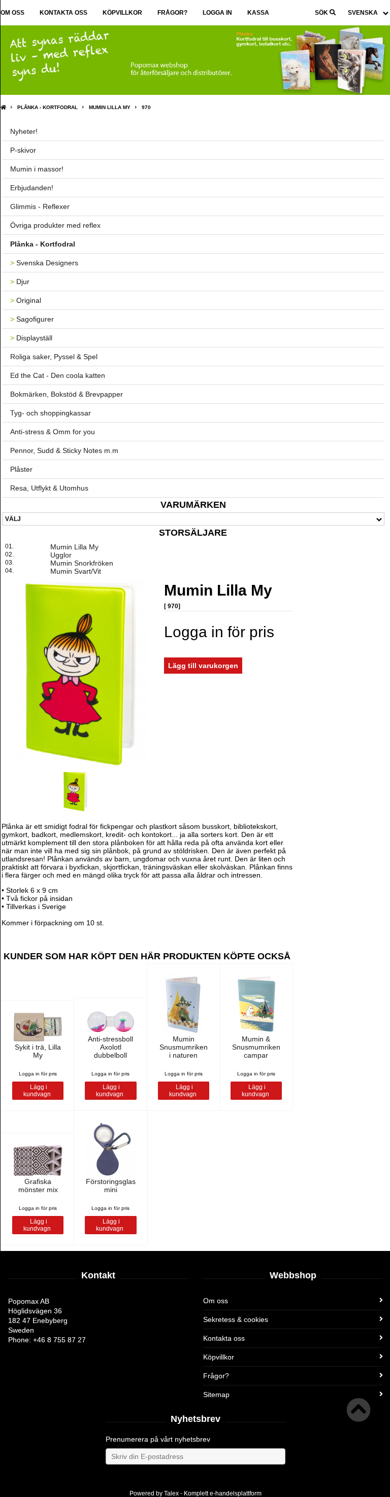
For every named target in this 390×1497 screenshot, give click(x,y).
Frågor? (172, 12)
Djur (19, 281)
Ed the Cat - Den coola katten (57, 375)
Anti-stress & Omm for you (52, 432)
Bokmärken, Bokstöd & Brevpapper (66, 394)
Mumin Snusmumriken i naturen (183, 1047)
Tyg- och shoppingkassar (50, 413)
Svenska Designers (44, 263)
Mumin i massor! (36, 169)
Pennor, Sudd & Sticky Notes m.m (64, 450)
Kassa (258, 12)
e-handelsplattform (236, 1493)
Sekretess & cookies (235, 1319)
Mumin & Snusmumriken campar (256, 1047)
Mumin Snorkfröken (81, 563)
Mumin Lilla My (110, 107)
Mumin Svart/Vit (75, 571)
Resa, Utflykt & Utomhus (49, 488)
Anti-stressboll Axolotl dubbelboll (110, 1047)
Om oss (12, 12)
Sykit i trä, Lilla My (38, 1051)
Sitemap (216, 1394)
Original (25, 300)
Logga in (217, 12)
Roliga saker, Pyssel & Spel (54, 357)
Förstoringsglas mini (111, 1185)
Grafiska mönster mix (38, 1185)
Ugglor (61, 555)
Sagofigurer (32, 319)
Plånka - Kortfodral (47, 107)
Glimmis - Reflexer (40, 206)
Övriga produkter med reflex (55, 225)
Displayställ (31, 338)
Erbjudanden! (31, 188)
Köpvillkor (122, 12)
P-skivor (23, 150)
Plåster (21, 469)
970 (146, 107)
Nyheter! (24, 131)
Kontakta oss (63, 12)
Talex (171, 1493)
